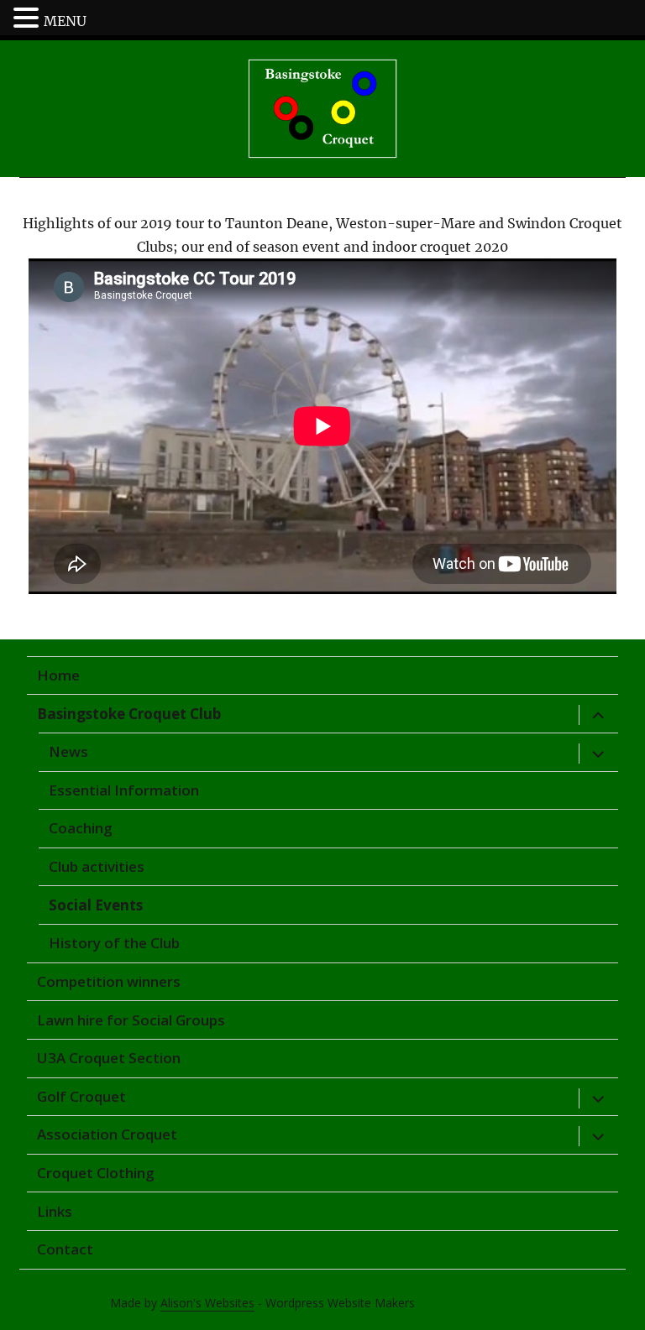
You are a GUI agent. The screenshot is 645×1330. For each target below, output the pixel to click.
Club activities (96, 866)
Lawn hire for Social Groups (131, 1020)
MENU (65, 21)
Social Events (96, 905)
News (68, 751)
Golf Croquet (81, 1096)
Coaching (81, 827)
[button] (28, 19)
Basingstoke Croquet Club (129, 713)
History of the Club (114, 942)
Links (54, 1211)
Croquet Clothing (96, 1172)
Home (58, 675)
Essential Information (124, 790)
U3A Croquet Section (109, 1057)
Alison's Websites (207, 1303)
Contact (65, 1249)
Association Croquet (107, 1134)
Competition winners (109, 981)
